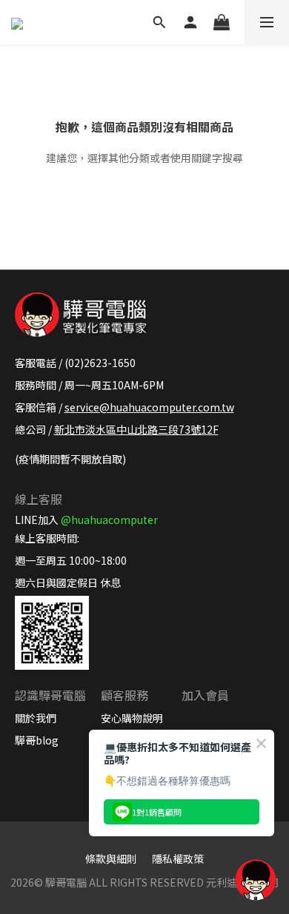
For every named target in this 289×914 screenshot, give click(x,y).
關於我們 (35, 717)
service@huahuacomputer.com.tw (149, 407)
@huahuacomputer (109, 519)
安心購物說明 (132, 717)
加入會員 (205, 695)
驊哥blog (37, 740)
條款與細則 (111, 858)
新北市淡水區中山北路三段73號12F (136, 429)
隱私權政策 (178, 858)
